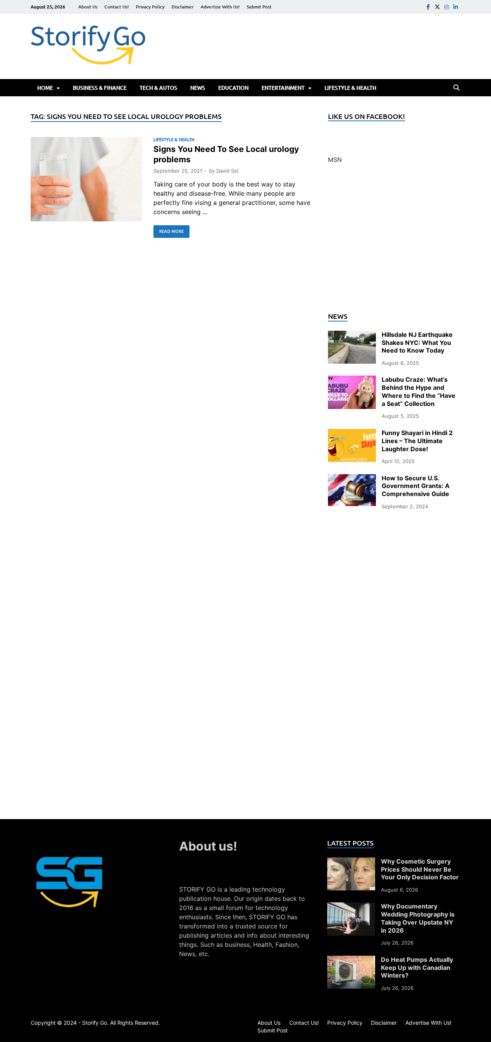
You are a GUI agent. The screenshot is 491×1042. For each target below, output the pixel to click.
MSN (335, 159)
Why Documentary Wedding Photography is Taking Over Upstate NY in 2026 (418, 918)
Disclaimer (182, 6)
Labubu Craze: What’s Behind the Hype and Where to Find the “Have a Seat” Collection (418, 391)
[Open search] (456, 88)
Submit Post (259, 6)
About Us (87, 6)
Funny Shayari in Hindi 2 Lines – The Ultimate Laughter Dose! (417, 441)
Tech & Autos (158, 87)
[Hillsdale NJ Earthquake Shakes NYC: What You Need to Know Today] (352, 335)
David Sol (227, 171)
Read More (168, 229)
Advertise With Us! (220, 6)
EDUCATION (233, 87)
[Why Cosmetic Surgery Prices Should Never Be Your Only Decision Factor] (351, 862)
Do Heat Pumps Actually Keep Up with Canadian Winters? (417, 967)
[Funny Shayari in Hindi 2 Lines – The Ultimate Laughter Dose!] (352, 433)
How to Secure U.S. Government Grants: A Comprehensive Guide (416, 486)
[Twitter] (437, 6)
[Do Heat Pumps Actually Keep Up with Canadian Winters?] (351, 960)
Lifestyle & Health (350, 87)
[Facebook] (428, 6)
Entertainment (283, 87)
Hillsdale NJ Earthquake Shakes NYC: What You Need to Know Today (417, 342)
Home (45, 87)
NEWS (197, 87)
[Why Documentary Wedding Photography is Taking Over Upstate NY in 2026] (351, 907)
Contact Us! (116, 6)
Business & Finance (100, 87)
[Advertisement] (394, 242)
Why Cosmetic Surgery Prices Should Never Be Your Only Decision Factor (420, 869)
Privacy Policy (150, 6)
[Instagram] (446, 6)
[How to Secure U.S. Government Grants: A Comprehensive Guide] (352, 479)
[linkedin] (455, 6)
